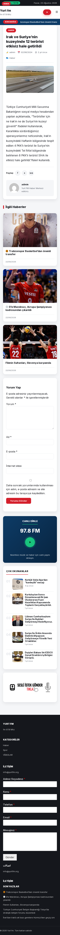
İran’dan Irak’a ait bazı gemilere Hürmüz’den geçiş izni (29, 917)
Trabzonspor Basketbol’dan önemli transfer (38, 22)
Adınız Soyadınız (14, 778)
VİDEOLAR (8, 755)
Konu (7, 791)
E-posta (11, 451)
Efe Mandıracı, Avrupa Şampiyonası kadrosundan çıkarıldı (29, 308)
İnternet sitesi (14, 465)
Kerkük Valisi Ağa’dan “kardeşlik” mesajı (36, 581)
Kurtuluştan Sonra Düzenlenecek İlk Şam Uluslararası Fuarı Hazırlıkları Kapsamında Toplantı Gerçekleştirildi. (38, 599)
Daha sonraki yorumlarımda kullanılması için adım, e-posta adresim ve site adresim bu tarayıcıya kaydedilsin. (29, 489)
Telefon (9, 804)
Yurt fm (5, 10)
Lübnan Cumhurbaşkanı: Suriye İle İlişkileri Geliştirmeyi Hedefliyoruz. (39, 619)
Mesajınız (10, 830)
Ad (9, 437)
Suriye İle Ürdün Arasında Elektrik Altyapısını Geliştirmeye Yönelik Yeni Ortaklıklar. (38, 637)
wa (31, 172)
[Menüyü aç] (57, 12)
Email (7, 817)
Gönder (10, 857)
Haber (11, 30)
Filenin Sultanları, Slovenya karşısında (28, 362)
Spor (5, 750)
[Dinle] (30, 542)
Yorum (11, 404)
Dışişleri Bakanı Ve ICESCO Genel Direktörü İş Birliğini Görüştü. (39, 655)
